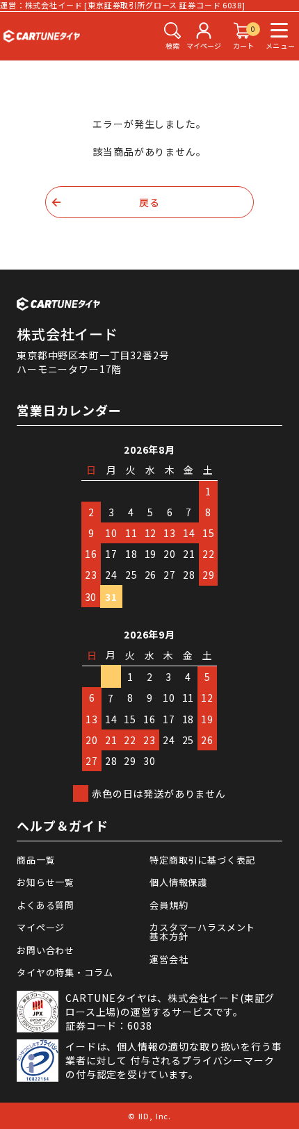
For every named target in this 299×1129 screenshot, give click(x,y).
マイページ (41, 927)
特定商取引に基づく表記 (202, 859)
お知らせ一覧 (45, 882)
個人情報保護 (178, 882)
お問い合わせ (45, 950)
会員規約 (169, 905)
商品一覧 (36, 859)
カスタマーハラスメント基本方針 (202, 932)
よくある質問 (45, 905)
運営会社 (169, 959)
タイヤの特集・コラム (65, 972)
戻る (149, 202)
